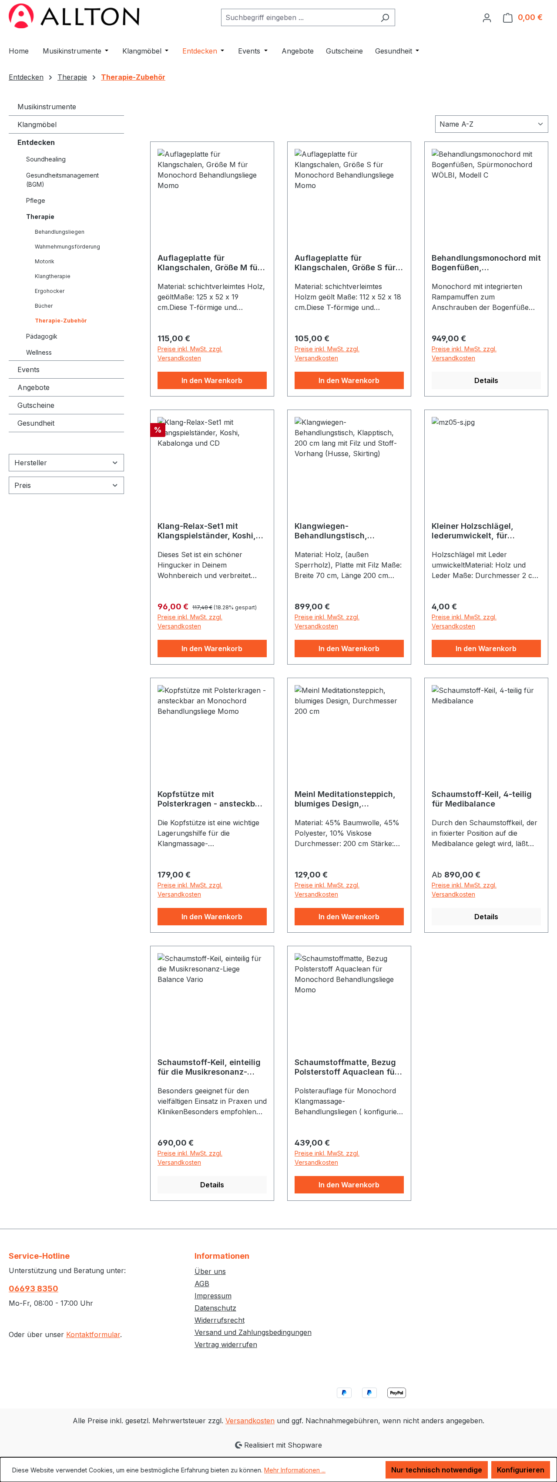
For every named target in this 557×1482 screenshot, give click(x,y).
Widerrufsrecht (220, 1320)
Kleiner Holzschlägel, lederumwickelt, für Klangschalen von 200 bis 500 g (482, 531)
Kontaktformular (93, 1334)
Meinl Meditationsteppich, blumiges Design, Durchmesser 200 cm (345, 799)
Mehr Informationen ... (294, 1470)
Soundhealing (46, 159)
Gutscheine (35, 405)
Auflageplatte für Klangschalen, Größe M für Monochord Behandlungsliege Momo (209, 262)
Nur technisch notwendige (436, 1469)
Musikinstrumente (46, 106)
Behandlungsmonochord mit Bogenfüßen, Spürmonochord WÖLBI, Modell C (486, 262)
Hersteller (30, 462)
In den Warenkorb (211, 380)
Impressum (213, 1295)
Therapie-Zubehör (61, 320)
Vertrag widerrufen (226, 1344)
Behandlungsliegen (59, 232)
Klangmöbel (37, 124)
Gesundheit (35, 423)
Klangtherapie (52, 276)
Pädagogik (41, 336)
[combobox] (298, 17)
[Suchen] (385, 17)
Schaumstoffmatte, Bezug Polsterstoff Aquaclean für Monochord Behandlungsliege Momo (346, 1067)
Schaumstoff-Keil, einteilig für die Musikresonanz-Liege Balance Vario (209, 1067)
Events (28, 369)
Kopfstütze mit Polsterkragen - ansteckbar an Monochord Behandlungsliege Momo (210, 799)
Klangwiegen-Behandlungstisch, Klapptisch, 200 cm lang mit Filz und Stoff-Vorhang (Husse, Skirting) (349, 531)
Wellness (39, 352)
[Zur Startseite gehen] (74, 15)
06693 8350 (33, 1288)
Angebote (33, 387)
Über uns (210, 1271)
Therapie (40, 216)
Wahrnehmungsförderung (67, 246)
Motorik (44, 261)
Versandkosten (250, 1420)
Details (486, 380)
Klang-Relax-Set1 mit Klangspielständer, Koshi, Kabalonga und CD (207, 531)
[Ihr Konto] (486, 17)
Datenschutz (215, 1308)
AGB (202, 1283)
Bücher (44, 305)
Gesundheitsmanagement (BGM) (62, 179)
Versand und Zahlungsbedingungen (253, 1332)
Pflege (35, 200)
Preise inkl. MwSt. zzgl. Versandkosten (190, 353)
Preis (22, 485)
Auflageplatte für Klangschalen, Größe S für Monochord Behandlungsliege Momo (345, 262)
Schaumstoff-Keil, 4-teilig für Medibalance (482, 799)
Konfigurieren (520, 1469)
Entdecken (36, 142)
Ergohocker (49, 291)
